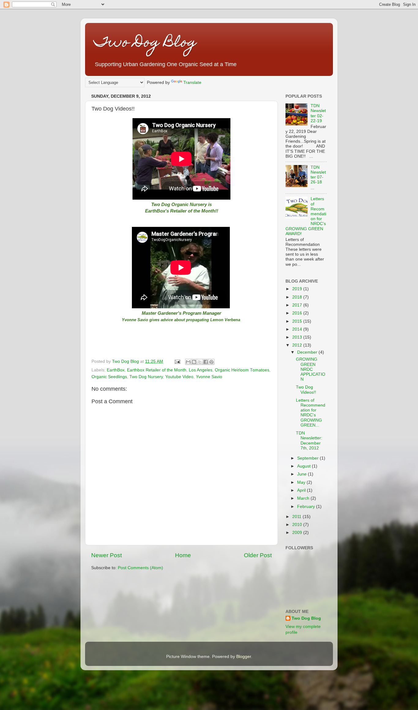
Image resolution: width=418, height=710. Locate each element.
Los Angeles (200, 370)
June (302, 474)
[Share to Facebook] (206, 362)
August (304, 466)
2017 (297, 305)
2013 (297, 337)
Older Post (258, 555)
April (302, 490)
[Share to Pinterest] (211, 362)
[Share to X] (200, 362)
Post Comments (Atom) (140, 567)
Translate (192, 82)
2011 (297, 516)
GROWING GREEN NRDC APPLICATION (310, 369)
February (306, 506)
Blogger (243, 656)
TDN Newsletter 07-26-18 (318, 175)
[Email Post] (177, 361)
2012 (297, 345)
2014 (297, 329)
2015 (297, 321)
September (308, 458)
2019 (297, 289)
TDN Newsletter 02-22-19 (318, 113)
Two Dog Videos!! (306, 389)
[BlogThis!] (194, 362)
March (304, 498)
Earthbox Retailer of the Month (156, 370)
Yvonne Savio (209, 376)
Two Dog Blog (145, 43)
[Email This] (188, 362)
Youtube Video (179, 376)
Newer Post (106, 555)
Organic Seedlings (109, 376)
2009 (297, 532)
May (302, 482)
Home (183, 555)
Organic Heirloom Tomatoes (242, 370)
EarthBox (116, 370)
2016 (297, 313)
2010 (297, 524)
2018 (297, 297)
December (308, 352)
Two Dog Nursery (146, 376)
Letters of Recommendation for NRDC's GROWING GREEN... (310, 412)
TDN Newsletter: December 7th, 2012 (309, 440)
